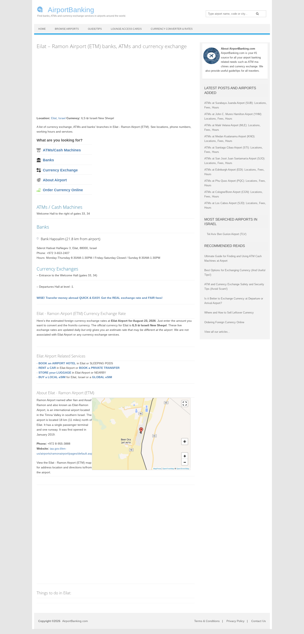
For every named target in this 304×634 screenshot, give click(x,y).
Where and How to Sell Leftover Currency (229, 312)
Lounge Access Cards (126, 28)
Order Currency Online (63, 190)
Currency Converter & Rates (172, 28)
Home (42, 28)
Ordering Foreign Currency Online (224, 322)
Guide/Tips (95, 28)
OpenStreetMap (182, 469)
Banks (48, 160)
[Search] (257, 13)
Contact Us (258, 621)
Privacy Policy (235, 621)
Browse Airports (67, 28)
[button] (141, 430)
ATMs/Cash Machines (62, 150)
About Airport (55, 180)
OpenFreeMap (168, 469)
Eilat (54, 118)
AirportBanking (70, 9)
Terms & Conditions (207, 621)
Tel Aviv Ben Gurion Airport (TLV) (226, 234)
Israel (62, 118)
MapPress (157, 469)
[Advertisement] (116, 83)
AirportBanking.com (75, 621)
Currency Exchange (60, 170)
